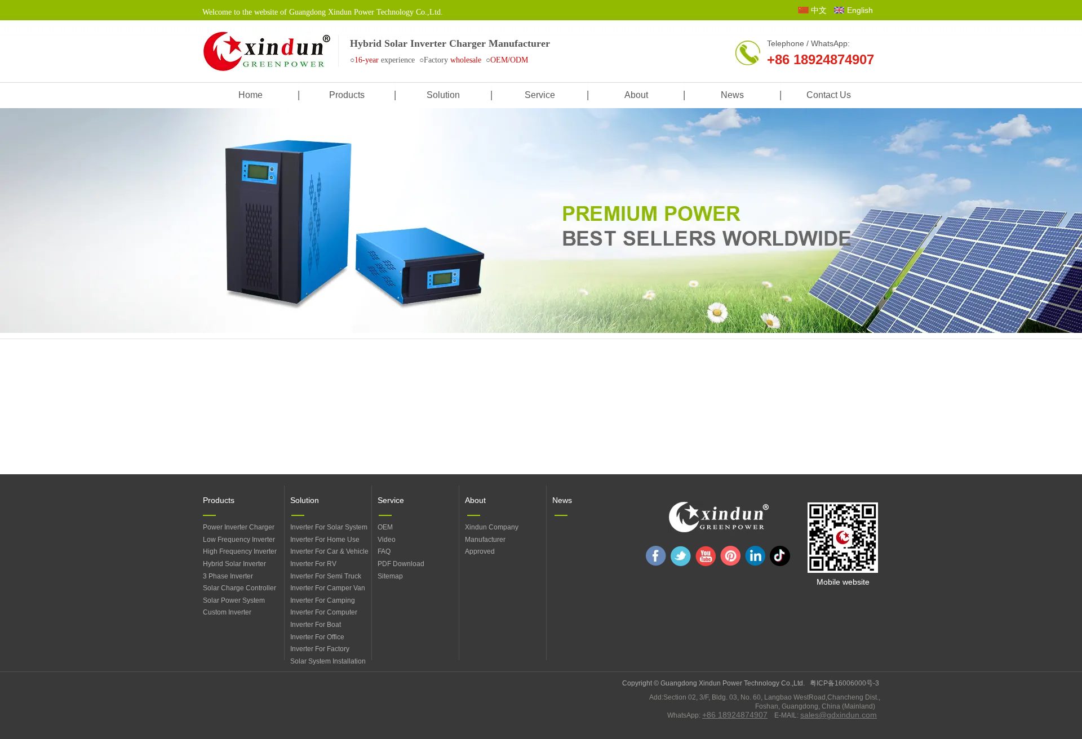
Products (218, 500)
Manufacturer (485, 540)
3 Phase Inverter (228, 576)
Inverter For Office (317, 637)
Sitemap (390, 576)
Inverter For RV (313, 564)
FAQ (384, 551)
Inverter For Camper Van (327, 588)
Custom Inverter (227, 612)
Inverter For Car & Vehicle (329, 551)
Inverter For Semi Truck (325, 576)
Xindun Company (491, 527)
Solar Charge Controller (239, 588)
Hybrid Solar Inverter (234, 564)
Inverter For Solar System (328, 527)
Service (391, 500)
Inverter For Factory (319, 649)
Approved (480, 551)
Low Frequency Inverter (239, 540)
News (562, 500)
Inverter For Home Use (325, 540)
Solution (304, 500)
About (475, 500)
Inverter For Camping (322, 600)
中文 (819, 10)
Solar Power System (234, 600)
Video (387, 540)
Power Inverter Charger (238, 527)
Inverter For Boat (315, 625)
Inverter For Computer (323, 612)
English (860, 10)
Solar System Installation (328, 661)
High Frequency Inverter (240, 551)
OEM (385, 527)
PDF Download (401, 564)
